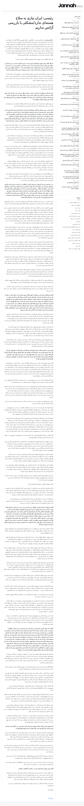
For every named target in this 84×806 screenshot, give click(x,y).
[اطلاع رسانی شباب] (70, 5)
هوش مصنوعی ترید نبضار (74, 248)
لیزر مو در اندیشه (76, 243)
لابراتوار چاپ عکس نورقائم (74, 237)
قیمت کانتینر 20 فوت (75, 235)
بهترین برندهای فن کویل (74, 216)
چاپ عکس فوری (76, 224)
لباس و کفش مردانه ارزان (74, 240)
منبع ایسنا (50, 798)
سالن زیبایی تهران (76, 232)
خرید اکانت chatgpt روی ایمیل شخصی (71, 227)
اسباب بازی (77, 208)
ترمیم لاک (78, 221)
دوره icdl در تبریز (76, 229)
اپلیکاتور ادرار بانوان (75, 205)
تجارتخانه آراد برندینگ (75, 218)
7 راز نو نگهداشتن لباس (74, 202)
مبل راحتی (77, 246)
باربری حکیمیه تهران (75, 213)
